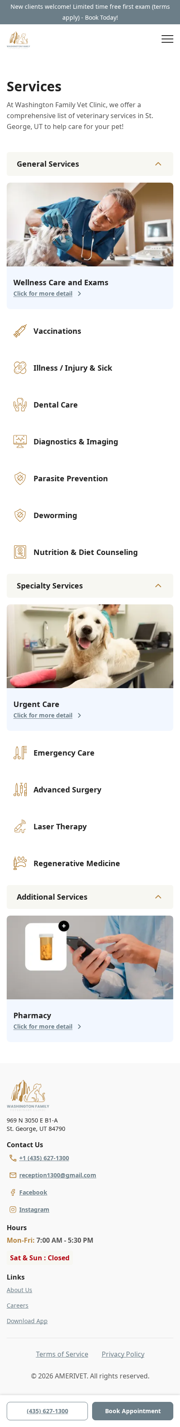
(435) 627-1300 (47, 1411)
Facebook (33, 1192)
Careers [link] (17, 1305)
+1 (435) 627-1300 (44, 1158)
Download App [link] (27, 1321)
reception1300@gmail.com (57, 1175)
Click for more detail (42, 293)
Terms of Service (62, 1354)
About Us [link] (19, 1290)
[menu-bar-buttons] (167, 40)
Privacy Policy (123, 1354)
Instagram (34, 1209)
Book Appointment (133, 1411)
